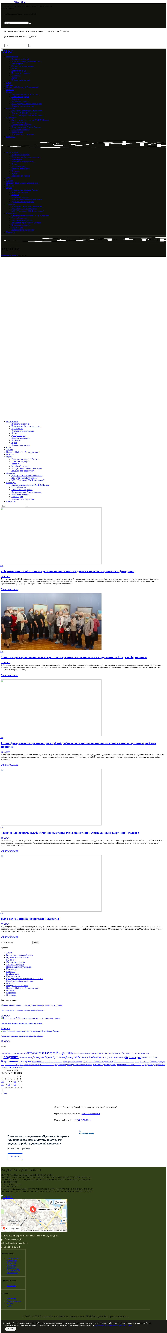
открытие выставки (12, 1067)
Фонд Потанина (60, 1065)
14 (15, 1082)
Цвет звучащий (72, 1064)
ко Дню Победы (150, 1065)
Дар (120, 1053)
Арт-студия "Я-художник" (17, 1053)
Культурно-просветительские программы (24, 978)
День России (145, 1053)
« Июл (4, 1093)
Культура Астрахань (55, 1062)
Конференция (44, 1062)
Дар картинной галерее (131, 1053)
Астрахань (64, 1052)
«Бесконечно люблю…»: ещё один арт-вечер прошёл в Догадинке (22, 1010)
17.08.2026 (5, 1041)
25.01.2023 (5, 576)
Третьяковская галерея (47, 1065)
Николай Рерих (144, 1062)
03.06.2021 (5, 924)
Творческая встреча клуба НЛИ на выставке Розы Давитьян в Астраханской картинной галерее (70, 832)
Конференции (12, 974)
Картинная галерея (16, 1061)
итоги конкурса (139, 1065)
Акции (9, 953)
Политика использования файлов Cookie (113, 1325)
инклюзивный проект (125, 1065)
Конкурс (36, 1062)
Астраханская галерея (40, 1052)
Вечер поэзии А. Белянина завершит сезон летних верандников (21, 1023)
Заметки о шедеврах (15, 964)
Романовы (36, 1065)
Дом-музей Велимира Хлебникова (83, 1057)
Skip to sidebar (20, 2)
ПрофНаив (19, 1065)
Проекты (10, 990)
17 (2, 1084)
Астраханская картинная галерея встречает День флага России (22, 1036)
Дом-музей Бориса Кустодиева (48, 1057)
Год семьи (10, 960)
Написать (15, 1157)
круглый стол (160, 1065)
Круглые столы (13, 976)
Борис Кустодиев (78, 1053)
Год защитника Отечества (17, 957)
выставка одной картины (104, 1064)
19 (9, 1084)
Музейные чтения (88, 1062)
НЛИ (111, 1062)
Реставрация (27, 1065)
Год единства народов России (19, 955)
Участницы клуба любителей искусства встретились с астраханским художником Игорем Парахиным (74, 657)
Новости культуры (157, 1062)
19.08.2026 (5, 1028)
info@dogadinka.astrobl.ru (14, 1243)
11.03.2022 (5, 752)
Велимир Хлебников (91, 1053)
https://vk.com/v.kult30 (91, 1114)
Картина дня (11, 969)
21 (15, 1084)
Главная (4, 255)
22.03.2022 (5, 662)
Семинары (11, 995)
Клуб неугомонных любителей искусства (30, 918)
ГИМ (109, 1053)
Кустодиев (67, 1062)
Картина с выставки (149, 1057)
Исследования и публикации (19, 967)
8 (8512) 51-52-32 (10, 1246)
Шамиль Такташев (86, 1065)
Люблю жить (77, 1062)
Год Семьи (115, 1053)
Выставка (102, 1053)
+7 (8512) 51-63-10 (82, 1120)
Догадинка (10, 1057)
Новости (10, 983)
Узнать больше (9, 589)
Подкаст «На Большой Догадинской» (23, 988)
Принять (10, 1329)
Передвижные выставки (17, 986)
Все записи (13, 255)
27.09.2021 (5, 838)
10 (2, 1082)
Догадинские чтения (15, 962)
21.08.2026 (5, 1016)
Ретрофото (11, 993)
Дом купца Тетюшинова (113, 1057)
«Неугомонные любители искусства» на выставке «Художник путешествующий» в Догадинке (67, 571)
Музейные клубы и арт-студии (20, 981)
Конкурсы (10, 971)
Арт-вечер (5, 1053)
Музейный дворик (102, 1062)
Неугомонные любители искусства (126, 1062)
